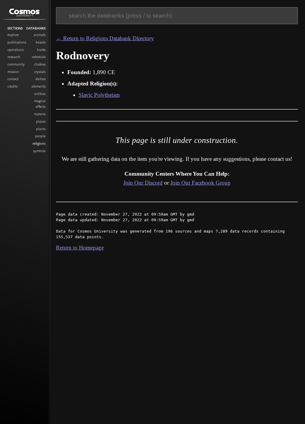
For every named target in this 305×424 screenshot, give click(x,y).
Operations (15, 49)
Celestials (39, 56)
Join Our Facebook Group (200, 183)
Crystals (40, 71)
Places (41, 121)
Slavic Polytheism (99, 95)
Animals (40, 34)
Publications (16, 42)
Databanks (36, 28)
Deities (40, 79)
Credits (12, 86)
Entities (40, 93)
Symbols (39, 151)
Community (16, 64)
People (40, 136)
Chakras (40, 64)
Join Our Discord (143, 183)
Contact (12, 79)
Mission (13, 71)
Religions (39, 143)
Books (41, 49)
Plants (41, 129)
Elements (39, 86)
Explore (13, 34)
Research (13, 56)
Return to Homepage (80, 247)
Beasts (41, 42)
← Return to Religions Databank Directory (105, 38)
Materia (40, 114)
